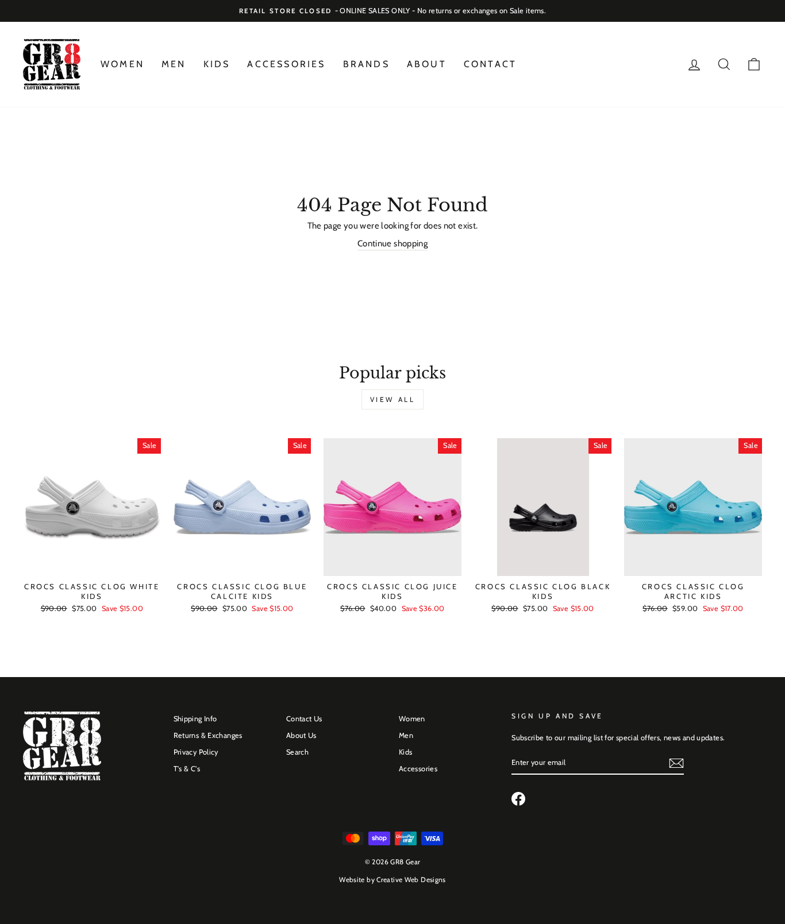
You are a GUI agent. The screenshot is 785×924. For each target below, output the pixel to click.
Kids (216, 64)
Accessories (286, 64)
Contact (490, 64)
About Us (301, 735)
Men (173, 64)
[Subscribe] (676, 763)
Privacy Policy (196, 752)
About (427, 64)
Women (122, 64)
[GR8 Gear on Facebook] (518, 799)
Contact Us (304, 718)
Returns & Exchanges (208, 735)
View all (392, 399)
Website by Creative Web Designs (392, 879)
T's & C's (187, 768)
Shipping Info (195, 718)
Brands (366, 64)
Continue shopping (392, 243)
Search (297, 752)
